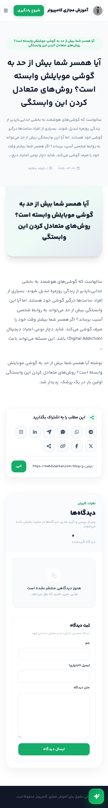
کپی (19, 466)
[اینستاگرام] (21, 432)
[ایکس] (91, 446)
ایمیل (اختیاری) (79, 665)
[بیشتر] (49, 446)
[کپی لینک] (63, 446)
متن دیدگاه (82, 688)
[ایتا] (49, 432)
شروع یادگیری (28, 10)
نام (87, 643)
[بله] (63, 432)
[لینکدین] (35, 432)
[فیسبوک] (77, 446)
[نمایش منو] (5, 10)
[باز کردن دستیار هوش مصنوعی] (96, 796)
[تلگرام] (91, 432)
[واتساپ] (77, 432)
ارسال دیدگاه (54, 749)
